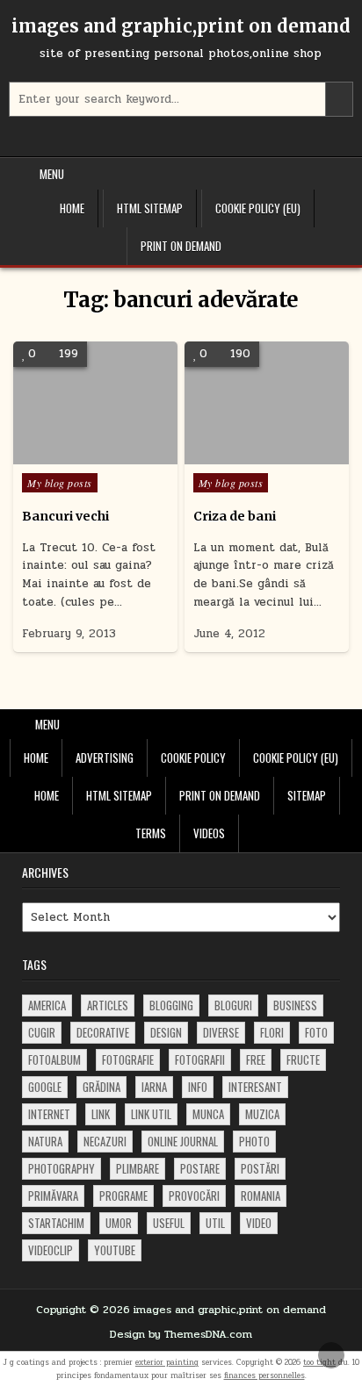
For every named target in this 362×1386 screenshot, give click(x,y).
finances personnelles (264, 1375)
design (166, 1032)
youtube (114, 1250)
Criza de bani (234, 516)
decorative (102, 1032)
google (45, 1086)
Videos (209, 833)
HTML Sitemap (150, 208)
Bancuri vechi (65, 516)
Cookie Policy (193, 757)
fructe (303, 1059)
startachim (56, 1223)
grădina (101, 1086)
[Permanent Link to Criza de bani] (267, 402)
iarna (154, 1086)
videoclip (50, 1250)
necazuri (105, 1141)
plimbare (137, 1168)
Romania (260, 1195)
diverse (221, 1032)
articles (107, 1005)
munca (208, 1114)
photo (254, 1141)
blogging (171, 1005)
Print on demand (181, 246)
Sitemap (306, 795)
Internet (49, 1114)
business (295, 1005)
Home (72, 208)
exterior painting (167, 1362)
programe (123, 1195)
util (215, 1223)
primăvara (53, 1195)
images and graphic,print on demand (181, 26)
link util (151, 1114)
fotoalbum (54, 1059)
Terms (150, 833)
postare (200, 1168)
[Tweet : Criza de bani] (240, 454)
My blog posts (59, 483)
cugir (41, 1032)
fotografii (200, 1059)
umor (118, 1223)
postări (260, 1168)
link (100, 1114)
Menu (52, 174)
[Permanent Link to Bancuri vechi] (95, 402)
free (255, 1059)
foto (316, 1032)
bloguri (233, 1005)
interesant (255, 1086)
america (47, 1005)
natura (45, 1141)
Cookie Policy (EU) (257, 208)
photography (61, 1168)
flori (272, 1032)
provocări (194, 1195)
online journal (183, 1141)
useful (169, 1223)
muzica (262, 1114)
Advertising (105, 757)
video (259, 1223)
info (197, 1086)
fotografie (128, 1059)
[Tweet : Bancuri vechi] (69, 454)
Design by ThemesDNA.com (181, 1334)
